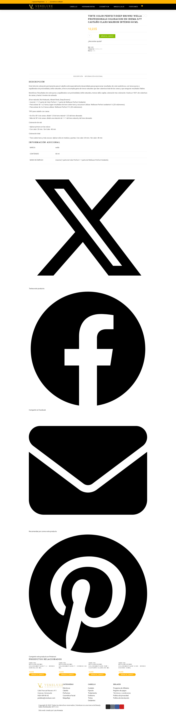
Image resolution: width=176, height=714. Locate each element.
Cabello (73, 7)
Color (100, 49)
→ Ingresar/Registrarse (37, 2)
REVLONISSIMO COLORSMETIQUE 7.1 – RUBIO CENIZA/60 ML (42, 666)
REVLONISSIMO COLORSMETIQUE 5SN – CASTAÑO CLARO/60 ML (99, 666)
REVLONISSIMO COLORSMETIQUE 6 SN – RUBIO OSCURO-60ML (132, 666)
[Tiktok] (137, 2)
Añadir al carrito (107, 36)
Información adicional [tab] (94, 76)
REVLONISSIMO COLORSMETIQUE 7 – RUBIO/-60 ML (73, 666)
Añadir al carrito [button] (37, 674)
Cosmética (104, 7)
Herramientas (88, 7)
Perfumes (133, 7)
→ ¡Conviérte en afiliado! (55, 2)
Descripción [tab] (78, 76)
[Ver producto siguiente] (146, 15)
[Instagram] (133, 2)
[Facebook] (141, 2)
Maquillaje (119, 7)
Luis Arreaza (58, 710)
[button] (145, 6)
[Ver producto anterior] (143, 15)
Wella (93, 50)
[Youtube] (145, 2)
